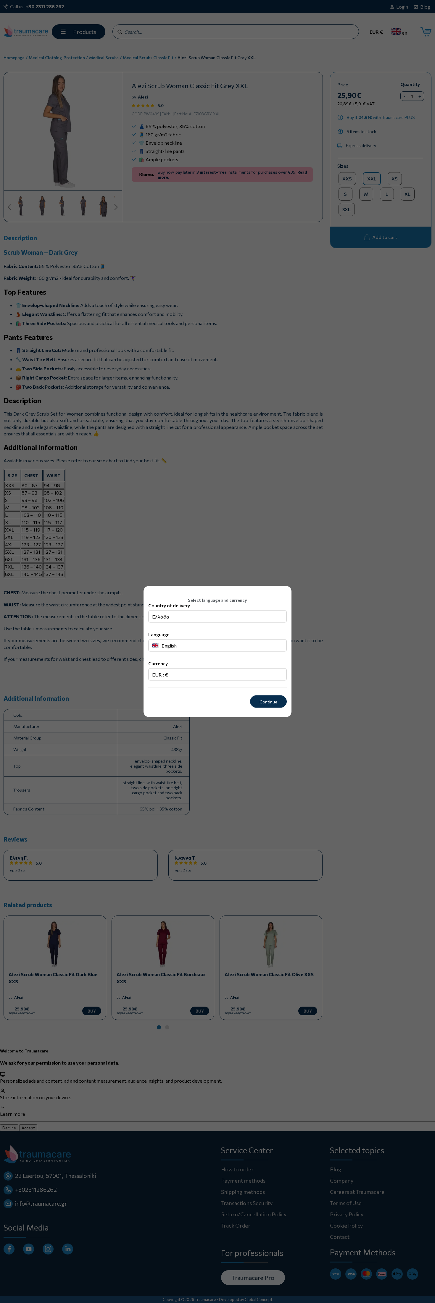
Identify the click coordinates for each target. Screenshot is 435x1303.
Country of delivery (169, 605)
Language (159, 634)
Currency (158, 663)
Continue (268, 701)
